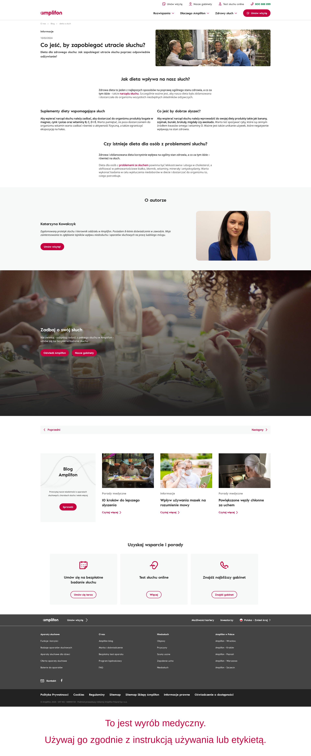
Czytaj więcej (110, 512)
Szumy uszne (163, 654)
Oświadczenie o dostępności (214, 694)
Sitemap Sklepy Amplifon (142, 694)
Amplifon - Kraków (224, 647)
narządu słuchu (129, 93)
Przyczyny (162, 647)
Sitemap (115, 694)
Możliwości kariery (203, 620)
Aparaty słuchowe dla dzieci (55, 654)
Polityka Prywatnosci (54, 694)
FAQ (101, 667)
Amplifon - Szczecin (225, 667)
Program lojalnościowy (110, 660)
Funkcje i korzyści (49, 641)
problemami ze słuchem (134, 165)
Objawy (161, 641)
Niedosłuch (162, 667)
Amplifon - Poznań (224, 654)
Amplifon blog (106, 641)
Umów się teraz (83, 595)
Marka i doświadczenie (111, 647)
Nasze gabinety (84, 353)
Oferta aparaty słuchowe (53, 660)
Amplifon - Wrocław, (225, 641)
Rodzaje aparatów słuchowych (56, 647)
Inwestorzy (226, 620)
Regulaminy (97, 694)
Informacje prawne (177, 694)
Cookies (78, 694)
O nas (43, 23)
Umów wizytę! (52, 247)
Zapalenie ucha (165, 660)
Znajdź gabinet (224, 595)
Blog (53, 23)
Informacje (46, 31)
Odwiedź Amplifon (55, 353)
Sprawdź (68, 507)
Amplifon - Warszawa (226, 660)
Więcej (154, 595)
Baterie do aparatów (51, 667)
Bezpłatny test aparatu (111, 654)
